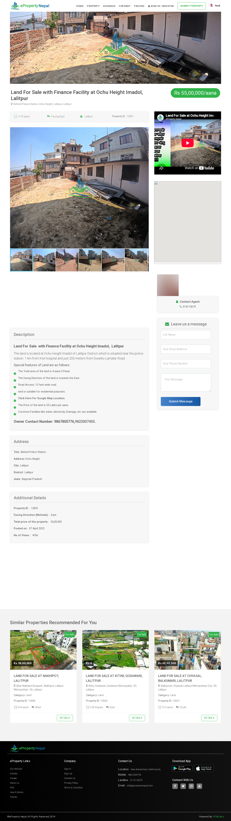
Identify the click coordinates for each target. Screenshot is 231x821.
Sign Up (68, 773)
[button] (145, 188)
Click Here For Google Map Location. (41, 398)
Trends (13, 797)
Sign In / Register (162, 6)
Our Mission (16, 768)
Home (79, 6)
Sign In (67, 768)
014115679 (189, 306)
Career (13, 778)
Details (65, 717)
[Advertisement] (79, 302)
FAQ (12, 787)
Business (109, 6)
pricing (139, 6)
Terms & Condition (73, 787)
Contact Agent (189, 301)
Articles (14, 773)
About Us (14, 783)
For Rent (124, 6)
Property (93, 6)
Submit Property (191, 6)
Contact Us (69, 778)
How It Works (16, 792)
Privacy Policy (71, 783)
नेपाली (217, 6)
